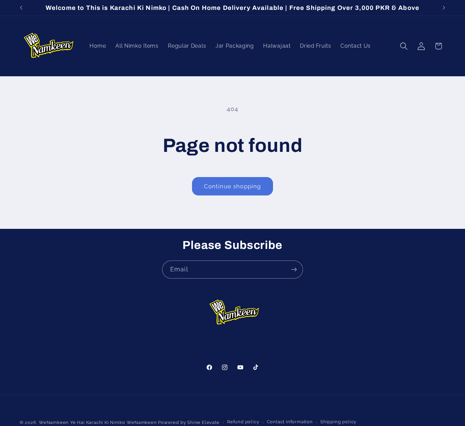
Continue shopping (232, 186)
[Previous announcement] (21, 7)
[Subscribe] (294, 270)
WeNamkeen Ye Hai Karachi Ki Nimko (82, 422)
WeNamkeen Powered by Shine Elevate (173, 422)
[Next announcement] (443, 7)
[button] (404, 46)
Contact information (290, 422)
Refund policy (243, 422)
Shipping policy (338, 422)
